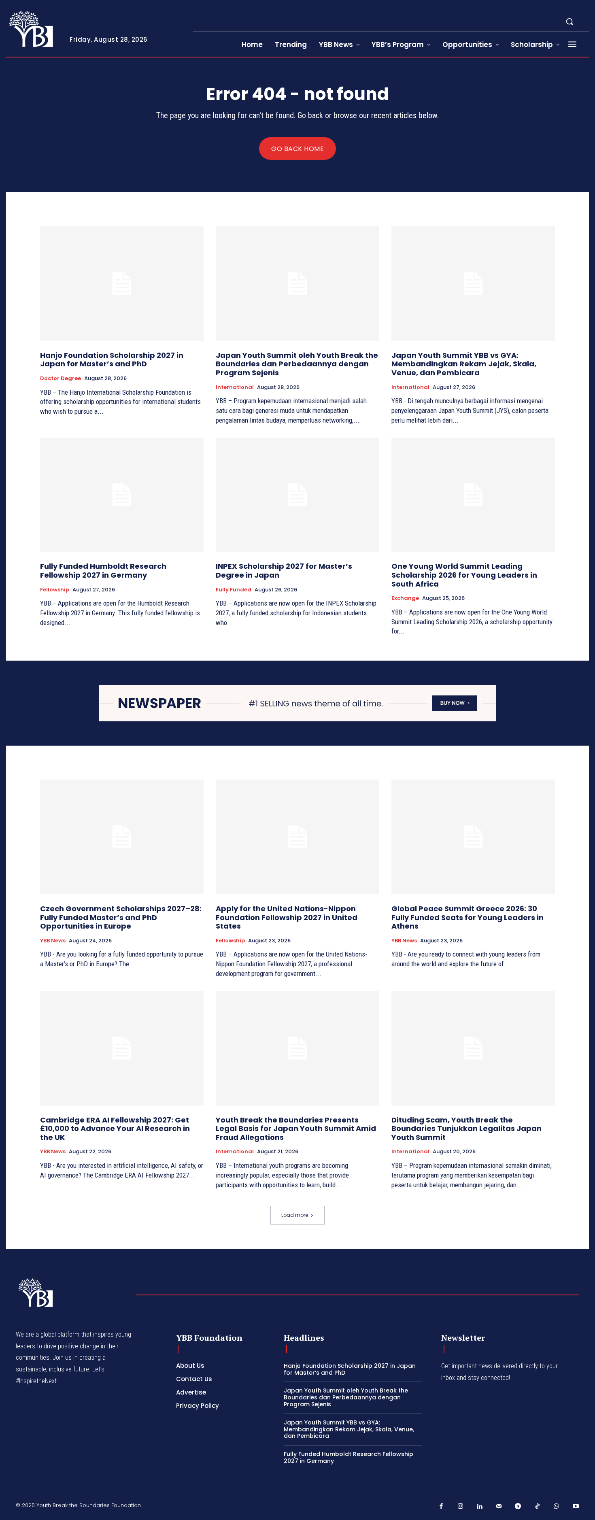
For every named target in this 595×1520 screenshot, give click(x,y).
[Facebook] (441, 1506)
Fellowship (54, 590)
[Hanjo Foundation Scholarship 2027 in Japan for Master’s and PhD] (122, 283)
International (235, 387)
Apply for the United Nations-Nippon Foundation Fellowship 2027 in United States (286, 917)
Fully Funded (233, 590)
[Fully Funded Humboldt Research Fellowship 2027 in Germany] (122, 495)
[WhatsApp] (556, 1506)
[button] (569, 21)
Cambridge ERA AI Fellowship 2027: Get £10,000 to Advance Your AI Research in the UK (115, 1128)
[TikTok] (537, 1506)
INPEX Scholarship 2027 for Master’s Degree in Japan (284, 570)
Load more (294, 1215)
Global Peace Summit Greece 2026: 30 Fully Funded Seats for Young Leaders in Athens (467, 917)
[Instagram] (460, 1506)
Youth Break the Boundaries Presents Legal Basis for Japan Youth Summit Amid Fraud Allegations (296, 1128)
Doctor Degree (60, 378)
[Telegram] (518, 1506)
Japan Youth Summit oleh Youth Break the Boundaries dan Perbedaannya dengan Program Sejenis (297, 364)
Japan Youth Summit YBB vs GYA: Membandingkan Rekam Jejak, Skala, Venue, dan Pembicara (463, 364)
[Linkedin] (479, 1506)
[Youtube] (576, 1506)
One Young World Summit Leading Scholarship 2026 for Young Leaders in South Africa (464, 575)
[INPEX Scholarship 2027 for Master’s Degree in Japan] (297, 495)
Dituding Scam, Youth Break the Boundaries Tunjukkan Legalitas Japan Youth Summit (466, 1128)
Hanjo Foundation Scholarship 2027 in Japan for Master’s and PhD (111, 359)
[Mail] (499, 1506)
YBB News (53, 941)
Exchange (405, 598)
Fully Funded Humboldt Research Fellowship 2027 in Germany (103, 570)
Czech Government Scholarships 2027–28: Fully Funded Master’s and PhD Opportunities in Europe (121, 917)
